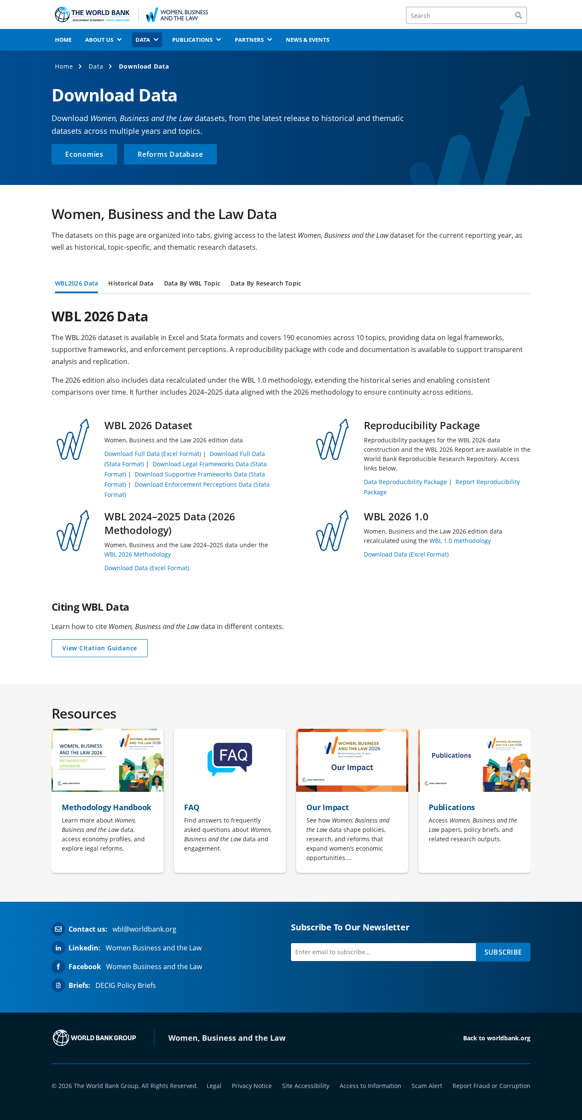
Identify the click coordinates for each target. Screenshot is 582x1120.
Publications (452, 807)
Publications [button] (192, 39)
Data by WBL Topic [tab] (192, 283)
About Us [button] (99, 39)
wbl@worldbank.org (144, 929)
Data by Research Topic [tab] (265, 283)
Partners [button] (249, 39)
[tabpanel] (291, 454)
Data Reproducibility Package (405, 482)
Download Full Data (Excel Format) (152, 454)
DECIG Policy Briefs (125, 985)
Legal (214, 1086)
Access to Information (370, 1086)
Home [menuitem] (63, 39)
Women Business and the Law (154, 948)
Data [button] (142, 39)
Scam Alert (427, 1086)
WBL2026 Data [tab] (76, 283)
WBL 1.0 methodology (460, 541)
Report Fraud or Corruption (491, 1086)
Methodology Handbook (106, 807)
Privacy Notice (252, 1086)
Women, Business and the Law (226, 1038)
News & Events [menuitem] (307, 39)
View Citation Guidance (99, 650)
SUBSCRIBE (503, 952)
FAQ (191, 807)
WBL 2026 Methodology (137, 554)
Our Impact (327, 807)
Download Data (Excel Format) (146, 568)
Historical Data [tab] (130, 283)
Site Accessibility (305, 1086)
